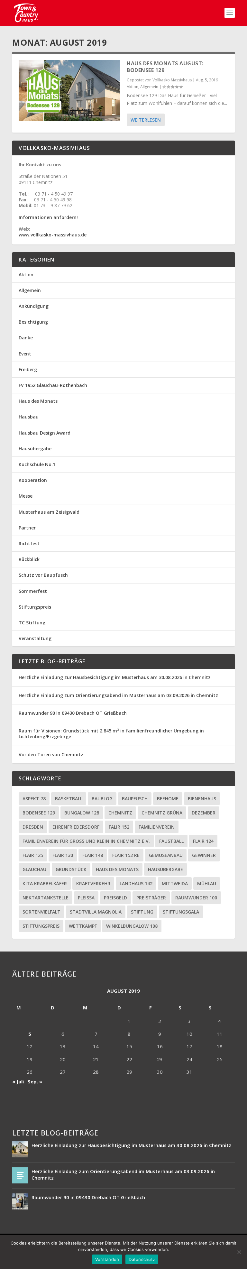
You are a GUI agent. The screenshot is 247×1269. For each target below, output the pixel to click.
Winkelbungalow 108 (132, 926)
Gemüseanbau (166, 855)
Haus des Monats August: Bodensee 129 (165, 67)
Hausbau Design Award (44, 433)
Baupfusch (135, 798)
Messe (25, 496)
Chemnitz (120, 813)
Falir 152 (119, 827)
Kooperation (33, 480)
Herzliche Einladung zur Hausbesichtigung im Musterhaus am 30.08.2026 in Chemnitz (115, 677)
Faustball (171, 841)
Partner (27, 528)
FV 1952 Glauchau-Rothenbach (53, 385)
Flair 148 (92, 855)
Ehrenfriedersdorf (75, 827)
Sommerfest (33, 591)
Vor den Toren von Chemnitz (51, 754)
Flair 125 (33, 855)
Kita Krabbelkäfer (45, 883)
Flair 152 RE (126, 855)
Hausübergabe (35, 449)
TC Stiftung (32, 623)
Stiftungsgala (181, 912)
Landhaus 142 (136, 883)
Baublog (102, 798)
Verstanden (107, 1259)
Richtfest (29, 543)
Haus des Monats (38, 401)
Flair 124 (203, 841)
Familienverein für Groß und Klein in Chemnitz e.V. (86, 841)
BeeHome (167, 798)
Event (25, 354)
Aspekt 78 (34, 798)
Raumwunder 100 (196, 898)
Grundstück (71, 869)
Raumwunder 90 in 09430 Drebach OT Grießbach (73, 713)
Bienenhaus (202, 798)
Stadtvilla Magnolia (96, 912)
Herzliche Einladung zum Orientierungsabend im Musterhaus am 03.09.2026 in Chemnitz (118, 695)
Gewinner (204, 855)
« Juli (18, 1081)
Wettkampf (83, 926)
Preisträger (151, 898)
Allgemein (149, 86)
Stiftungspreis (35, 607)
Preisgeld (115, 898)
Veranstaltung (35, 638)
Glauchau (34, 869)
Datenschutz (142, 1259)
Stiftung (142, 912)
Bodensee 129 (39, 813)
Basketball (68, 798)
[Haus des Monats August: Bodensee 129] (69, 90)
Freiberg (28, 369)
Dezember (203, 813)
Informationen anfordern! (48, 217)
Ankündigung (34, 306)
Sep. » (35, 1081)
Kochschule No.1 (37, 464)
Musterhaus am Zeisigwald (49, 512)
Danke (26, 338)
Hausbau (29, 417)
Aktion (132, 86)
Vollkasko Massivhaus (172, 80)
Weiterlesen (146, 120)
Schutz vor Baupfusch (43, 575)
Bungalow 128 (81, 813)
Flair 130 (62, 855)
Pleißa (86, 898)
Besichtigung (33, 322)
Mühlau (206, 883)
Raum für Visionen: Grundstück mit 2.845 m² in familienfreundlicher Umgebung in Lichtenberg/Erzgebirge (111, 734)
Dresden (33, 827)
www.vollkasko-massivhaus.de (53, 235)
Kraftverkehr (93, 883)
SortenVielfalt (41, 912)
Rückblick (29, 559)
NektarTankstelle (46, 898)
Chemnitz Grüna (162, 813)
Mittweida (175, 883)
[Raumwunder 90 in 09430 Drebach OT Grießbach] (20, 1201)
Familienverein (157, 827)
